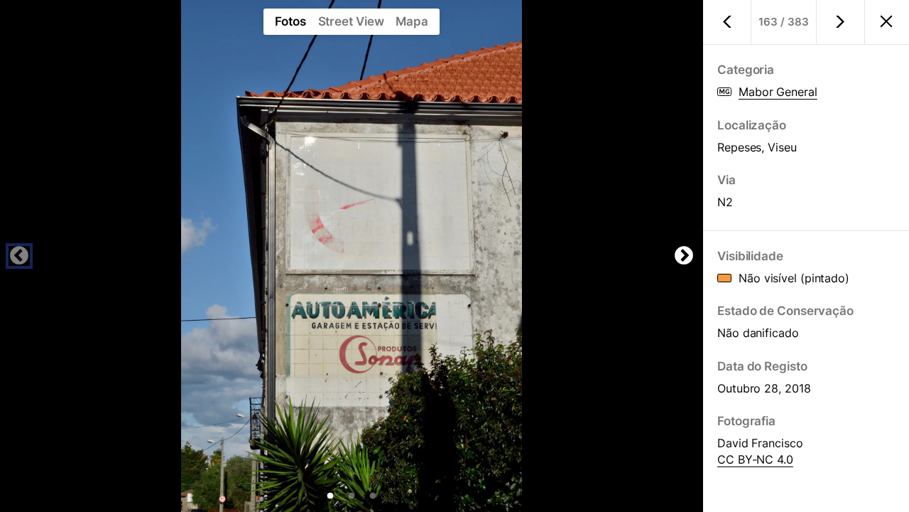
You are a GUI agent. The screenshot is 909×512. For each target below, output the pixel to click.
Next (684, 256)
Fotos (290, 21)
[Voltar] (886, 23)
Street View (351, 21)
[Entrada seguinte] (841, 22)
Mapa (412, 21)
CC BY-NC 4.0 (755, 459)
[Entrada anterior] (727, 22)
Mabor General (778, 92)
